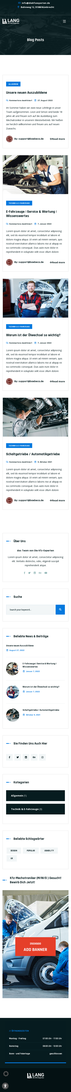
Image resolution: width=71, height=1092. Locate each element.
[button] (6, 1074)
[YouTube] (46, 572)
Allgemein (13, 84)
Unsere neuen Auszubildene (26, 92)
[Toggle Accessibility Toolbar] (5, 1086)
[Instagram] (42, 757)
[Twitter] (29, 572)
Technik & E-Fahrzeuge (19, 203)
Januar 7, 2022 (33, 671)
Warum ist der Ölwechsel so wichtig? (33, 335)
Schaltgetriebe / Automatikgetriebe (33, 454)
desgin (14, 850)
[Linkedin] (34, 572)
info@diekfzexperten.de (35, 2)
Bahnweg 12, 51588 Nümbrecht (37, 7)
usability (49, 850)
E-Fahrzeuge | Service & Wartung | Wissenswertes (31, 213)
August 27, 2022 (16, 650)
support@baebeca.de (31, 139)
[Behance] (40, 572)
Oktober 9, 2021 (33, 715)
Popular (31, 850)
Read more (58, 138)
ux (12, 858)
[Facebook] (24, 572)
